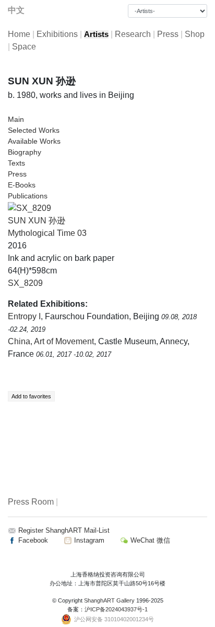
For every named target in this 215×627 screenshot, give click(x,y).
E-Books (21, 185)
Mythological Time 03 (47, 233)
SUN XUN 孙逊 (36, 220)
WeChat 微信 (149, 540)
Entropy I (24, 316)
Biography (24, 152)
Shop (195, 34)
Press (167, 34)
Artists (96, 34)
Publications (27, 196)
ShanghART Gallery (109, 600)
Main (16, 119)
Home (19, 34)
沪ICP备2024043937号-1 (116, 609)
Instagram (88, 540)
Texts (16, 163)
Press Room (31, 501)
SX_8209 (25, 283)
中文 (16, 10)
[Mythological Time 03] (29, 207)
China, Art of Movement (51, 341)
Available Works (34, 141)
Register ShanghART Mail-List (64, 530)
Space (24, 46)
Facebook (32, 540)
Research (133, 34)
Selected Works (33, 130)
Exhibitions (57, 34)
